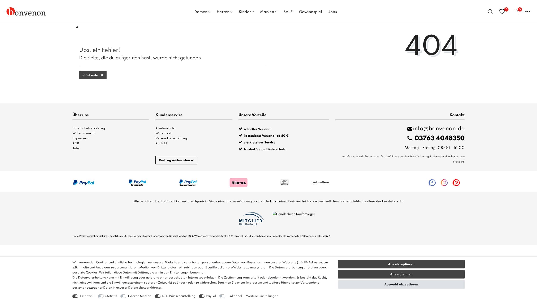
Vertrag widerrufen (174, 160)
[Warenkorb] (516, 11)
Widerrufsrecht (83, 133)
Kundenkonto (165, 128)
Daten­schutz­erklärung (144, 287)
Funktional (234, 296)
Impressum (80, 138)
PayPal (211, 296)
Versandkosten (142, 236)
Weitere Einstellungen (262, 296)
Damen (201, 12)
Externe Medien (139, 296)
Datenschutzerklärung (88, 128)
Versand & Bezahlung (171, 138)
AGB (75, 143)
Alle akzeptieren (401, 264)
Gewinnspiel (310, 12)
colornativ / (323, 236)
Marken (267, 12)
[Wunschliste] (502, 11)
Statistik (111, 296)
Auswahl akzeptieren (401, 284)
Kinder (245, 12)
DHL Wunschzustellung (178, 296)
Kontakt (161, 143)
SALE (288, 12)
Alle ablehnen (401, 274)
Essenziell (87, 296)
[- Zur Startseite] (26, 11)
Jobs (332, 12)
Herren (223, 12)
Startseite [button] (90, 75)
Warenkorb (163, 133)
